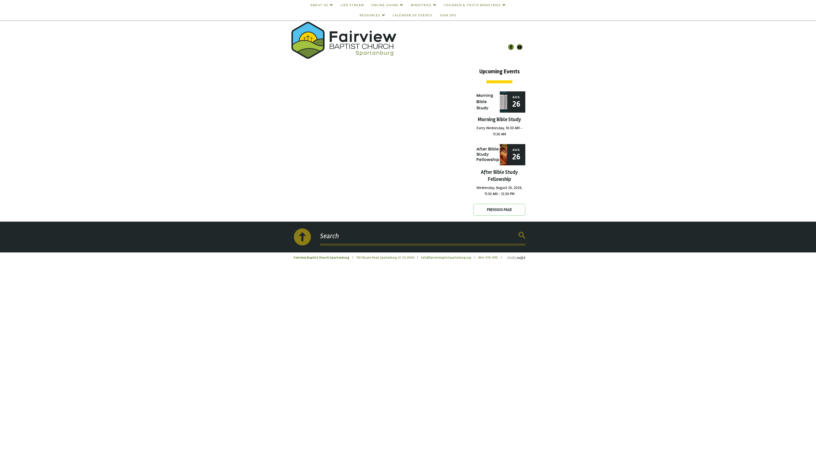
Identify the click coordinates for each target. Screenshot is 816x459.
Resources (370, 15)
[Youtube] (520, 47)
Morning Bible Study (499, 119)
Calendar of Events (412, 15)
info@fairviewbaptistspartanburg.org (446, 257)
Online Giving (384, 5)
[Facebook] (511, 47)
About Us (319, 5)
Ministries (421, 5)
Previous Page (499, 209)
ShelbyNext (516, 258)
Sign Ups (448, 15)
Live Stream (352, 5)
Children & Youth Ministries (472, 5)
